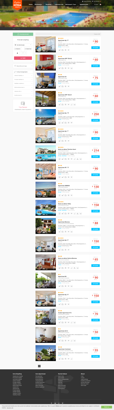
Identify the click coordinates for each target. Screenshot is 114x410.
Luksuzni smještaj (19, 75)
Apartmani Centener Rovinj (65, 350)
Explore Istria (61, 376)
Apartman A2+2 (63, 331)
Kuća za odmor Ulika (64, 204)
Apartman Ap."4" (63, 294)
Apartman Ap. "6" (63, 113)
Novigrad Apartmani (40, 382)
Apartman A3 (62, 77)
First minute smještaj (17, 377)
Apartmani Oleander (63, 278)
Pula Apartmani (39, 376)
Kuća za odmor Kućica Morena (67, 258)
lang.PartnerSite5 (62, 387)
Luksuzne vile (59, 4)
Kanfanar (64, 155)
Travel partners (61, 388)
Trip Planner (97, 1)
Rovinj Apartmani (39, 379)
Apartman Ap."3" (63, 40)
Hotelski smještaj (16, 391)
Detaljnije (95, 47)
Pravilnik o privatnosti (85, 380)
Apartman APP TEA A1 (65, 95)
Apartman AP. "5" (63, 167)
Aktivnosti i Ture (70, 4)
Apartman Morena (64, 222)
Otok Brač (60, 380)
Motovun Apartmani (40, 387)
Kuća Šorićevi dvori (63, 151)
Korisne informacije (85, 382)
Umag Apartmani (39, 380)
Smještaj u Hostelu (17, 393)
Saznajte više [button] (10, 407)
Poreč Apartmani (39, 377)
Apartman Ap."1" (63, 131)
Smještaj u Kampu (17, 394)
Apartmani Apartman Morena (66, 223)
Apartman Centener (64, 349)
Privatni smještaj (16, 390)
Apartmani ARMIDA (63, 187)
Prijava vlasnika (87, 1)
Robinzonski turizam (19, 87)
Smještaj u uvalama (19, 83)
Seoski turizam (18, 95)
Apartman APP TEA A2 (65, 58)
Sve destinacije (20, 45)
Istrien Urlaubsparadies (63, 379)
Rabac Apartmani (39, 385)
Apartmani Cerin (62, 78)
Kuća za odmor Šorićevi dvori (67, 149)
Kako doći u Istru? (85, 384)
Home (31, 4)
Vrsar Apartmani (39, 384)
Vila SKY (60, 42)
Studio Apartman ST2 (64, 313)
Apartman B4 (62, 276)
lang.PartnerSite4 (62, 385)
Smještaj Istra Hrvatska (18, 376)
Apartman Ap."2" (63, 240)
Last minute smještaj (17, 379)
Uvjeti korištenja (84, 379)
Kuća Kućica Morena (63, 260)
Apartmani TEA (62, 60)
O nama (82, 377)
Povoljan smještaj (19, 79)
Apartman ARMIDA (64, 185)
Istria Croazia (61, 377)
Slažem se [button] (106, 407)
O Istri (82, 376)
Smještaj (48, 4)
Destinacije (38, 4)
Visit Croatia (83, 385)
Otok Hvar (60, 384)
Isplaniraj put (84, 4)
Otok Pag (60, 382)
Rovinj (59, 46)
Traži (23, 58)
